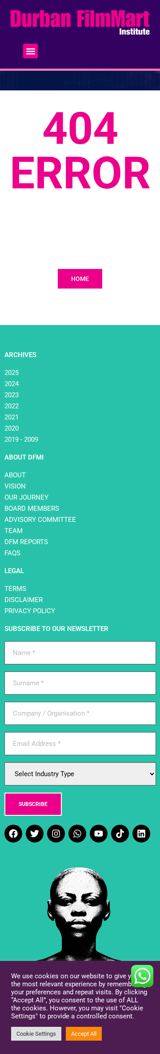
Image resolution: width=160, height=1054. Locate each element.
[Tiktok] (120, 833)
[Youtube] (99, 833)
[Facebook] (13, 833)
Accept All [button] (83, 1033)
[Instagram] (56, 833)
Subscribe (33, 804)
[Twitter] (35, 833)
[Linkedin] (141, 833)
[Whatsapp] (77, 833)
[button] (30, 51)
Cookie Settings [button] (36, 1033)
